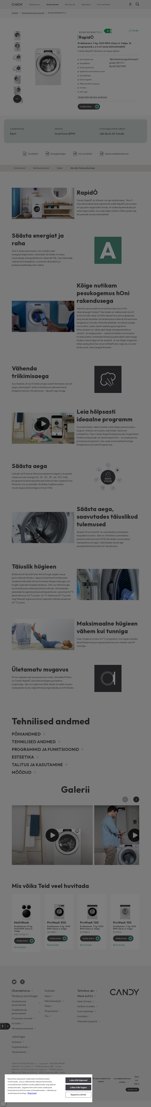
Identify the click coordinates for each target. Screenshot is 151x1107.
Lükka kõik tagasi (78, 1087)
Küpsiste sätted (78, 1094)
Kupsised (32, 1093)
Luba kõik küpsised (78, 1080)
